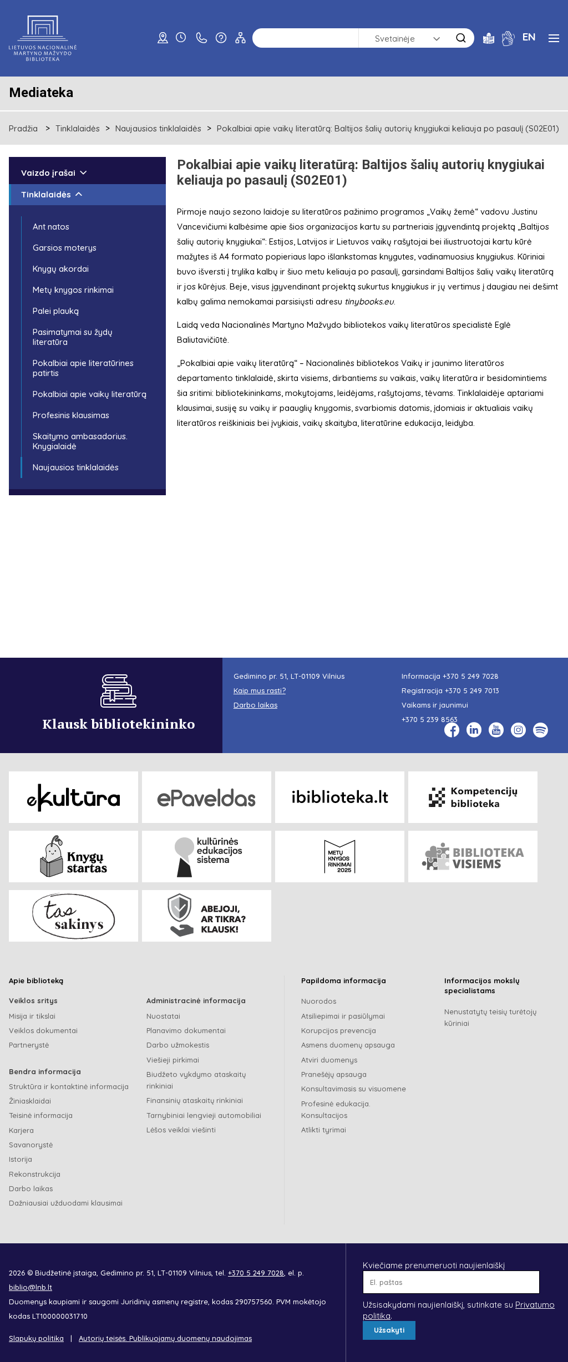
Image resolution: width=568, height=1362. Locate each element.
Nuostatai (163, 1016)
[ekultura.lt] (73, 797)
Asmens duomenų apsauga (348, 1044)
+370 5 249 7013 (472, 690)
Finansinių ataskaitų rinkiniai (194, 1100)
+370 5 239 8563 (430, 719)
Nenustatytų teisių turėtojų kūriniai (490, 1017)
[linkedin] (473, 730)
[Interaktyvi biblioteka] (339, 797)
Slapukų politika (36, 1338)
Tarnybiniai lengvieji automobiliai (203, 1115)
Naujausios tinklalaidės (158, 128)
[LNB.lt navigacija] (554, 38)
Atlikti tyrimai (323, 1129)
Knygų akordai (61, 268)
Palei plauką (56, 311)
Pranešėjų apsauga (334, 1074)
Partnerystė (29, 1044)
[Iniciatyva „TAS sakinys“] (73, 916)
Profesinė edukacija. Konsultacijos (336, 1109)
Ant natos (51, 226)
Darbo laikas (31, 1188)
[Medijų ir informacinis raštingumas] (206, 916)
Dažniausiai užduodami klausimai (66, 1202)
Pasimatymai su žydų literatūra (73, 337)
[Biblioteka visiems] (472, 856)
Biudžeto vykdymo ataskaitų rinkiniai (196, 1080)
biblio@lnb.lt (30, 1287)
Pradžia (23, 128)
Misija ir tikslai (32, 1016)
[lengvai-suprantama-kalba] (488, 37)
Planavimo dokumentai (186, 1030)
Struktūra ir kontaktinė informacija (69, 1086)
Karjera (21, 1130)
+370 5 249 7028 (471, 676)
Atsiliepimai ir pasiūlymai (343, 1016)
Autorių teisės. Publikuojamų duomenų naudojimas (165, 1338)
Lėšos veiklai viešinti (181, 1129)
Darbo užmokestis (177, 1044)
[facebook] (451, 730)
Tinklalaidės (77, 128)
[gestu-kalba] (508, 37)
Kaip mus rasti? (260, 690)
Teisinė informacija (41, 1115)
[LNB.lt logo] (43, 38)
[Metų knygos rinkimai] (339, 856)
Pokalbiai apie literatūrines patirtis (83, 368)
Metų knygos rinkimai (73, 289)
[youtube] (496, 730)
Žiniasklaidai (30, 1100)
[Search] (461, 38)
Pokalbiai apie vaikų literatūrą (89, 394)
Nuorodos (318, 1001)
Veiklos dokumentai (43, 1030)
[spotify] (540, 730)
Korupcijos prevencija (338, 1030)
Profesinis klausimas (71, 415)
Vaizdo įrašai (48, 172)
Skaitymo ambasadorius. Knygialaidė (80, 441)
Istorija (20, 1159)
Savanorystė (31, 1144)
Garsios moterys (65, 247)
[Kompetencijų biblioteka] (472, 797)
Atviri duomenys (329, 1059)
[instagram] (518, 730)
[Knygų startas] (73, 856)
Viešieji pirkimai (172, 1059)
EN (529, 36)
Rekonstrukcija (34, 1174)
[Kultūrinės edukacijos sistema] (206, 856)
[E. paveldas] (206, 797)
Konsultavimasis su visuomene (353, 1088)
